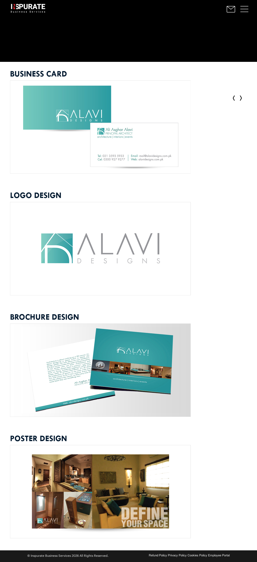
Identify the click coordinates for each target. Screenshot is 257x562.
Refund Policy (158, 555)
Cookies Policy (197, 555)
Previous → (240, 98)
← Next (235, 98)
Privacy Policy (177, 555)
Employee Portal (219, 555)
